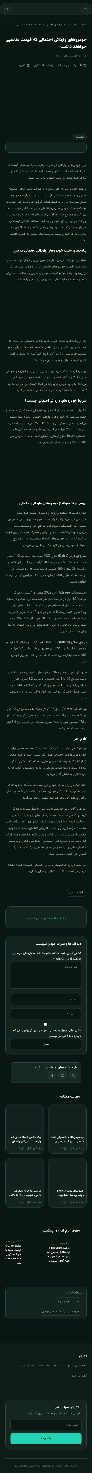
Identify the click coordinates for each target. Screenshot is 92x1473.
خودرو (73, 25)
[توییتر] (73, 1075)
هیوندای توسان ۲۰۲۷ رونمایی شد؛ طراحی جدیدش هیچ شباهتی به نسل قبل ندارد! (69, 1197)
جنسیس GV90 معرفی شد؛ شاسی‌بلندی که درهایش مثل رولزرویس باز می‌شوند (67, 1141)
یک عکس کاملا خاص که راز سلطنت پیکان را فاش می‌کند (26, 1141)
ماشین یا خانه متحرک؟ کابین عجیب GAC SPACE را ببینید (25, 1195)
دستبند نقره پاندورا (68, 1301)
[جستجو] (6, 9)
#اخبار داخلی (76, 893)
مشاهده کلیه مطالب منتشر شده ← (46, 918)
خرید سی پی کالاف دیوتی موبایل (60, 1311)
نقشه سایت (27, 1365)
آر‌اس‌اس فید (79, 1376)
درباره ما (59, 1365)
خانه (84, 25)
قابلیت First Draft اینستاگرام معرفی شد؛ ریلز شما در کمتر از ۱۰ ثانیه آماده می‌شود (58, 1254)
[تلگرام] (52, 1075)
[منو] (85, 9)
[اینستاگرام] (62, 1075)
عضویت (46, 1438)
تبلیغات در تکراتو (77, 1365)
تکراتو (52, 871)
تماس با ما (44, 1365)
